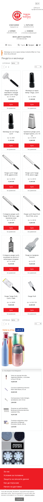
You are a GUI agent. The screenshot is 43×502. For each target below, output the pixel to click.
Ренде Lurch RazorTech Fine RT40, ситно (32, 215)
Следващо (8, 66)
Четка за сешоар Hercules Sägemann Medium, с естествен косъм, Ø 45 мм (20, 377)
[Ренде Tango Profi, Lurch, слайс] (11, 285)
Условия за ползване (13, 475)
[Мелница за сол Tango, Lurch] (11, 121)
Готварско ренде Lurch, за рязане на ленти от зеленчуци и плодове (11, 257)
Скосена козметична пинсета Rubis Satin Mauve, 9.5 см (20, 388)
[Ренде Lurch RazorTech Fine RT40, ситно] (32, 203)
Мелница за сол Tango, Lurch (11, 133)
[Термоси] (21, 347)
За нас (7, 471)
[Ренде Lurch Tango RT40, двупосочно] (11, 162)
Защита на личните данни (16, 479)
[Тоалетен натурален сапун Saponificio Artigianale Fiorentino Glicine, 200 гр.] (6, 422)
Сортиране (6, 63)
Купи (11, 104)
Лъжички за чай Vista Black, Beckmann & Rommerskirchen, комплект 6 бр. (20, 410)
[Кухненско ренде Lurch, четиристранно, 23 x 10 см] (32, 121)
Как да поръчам (11, 483)
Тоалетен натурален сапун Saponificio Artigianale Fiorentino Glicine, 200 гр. (19, 422)
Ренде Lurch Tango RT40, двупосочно (11, 174)
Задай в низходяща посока (20, 63)
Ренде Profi (32, 296)
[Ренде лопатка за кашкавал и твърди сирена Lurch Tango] (11, 80)
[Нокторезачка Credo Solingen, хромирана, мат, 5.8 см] (6, 399)
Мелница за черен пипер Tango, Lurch (32, 92)
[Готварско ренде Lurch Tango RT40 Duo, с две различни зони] (11, 203)
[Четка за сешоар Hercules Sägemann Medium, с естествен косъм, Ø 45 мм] (6, 377)
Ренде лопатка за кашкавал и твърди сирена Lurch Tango (11, 93)
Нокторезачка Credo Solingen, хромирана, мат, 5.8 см (20, 399)
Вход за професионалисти (37, 8)
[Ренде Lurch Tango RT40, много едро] (32, 162)
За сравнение (11, 108)
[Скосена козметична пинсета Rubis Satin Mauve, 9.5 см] (6, 389)
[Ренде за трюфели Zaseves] (32, 244)
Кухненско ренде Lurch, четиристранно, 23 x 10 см (32, 134)
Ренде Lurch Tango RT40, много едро (32, 174)
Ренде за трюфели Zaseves (32, 256)
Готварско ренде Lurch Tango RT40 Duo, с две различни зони (11, 216)
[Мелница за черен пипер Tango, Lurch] (32, 80)
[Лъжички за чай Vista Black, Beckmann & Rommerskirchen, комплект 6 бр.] (6, 410)
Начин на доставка (13, 486)
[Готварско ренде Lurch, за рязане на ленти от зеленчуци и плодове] (11, 244)
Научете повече (29, 495)
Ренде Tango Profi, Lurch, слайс (11, 297)
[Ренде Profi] (32, 285)
